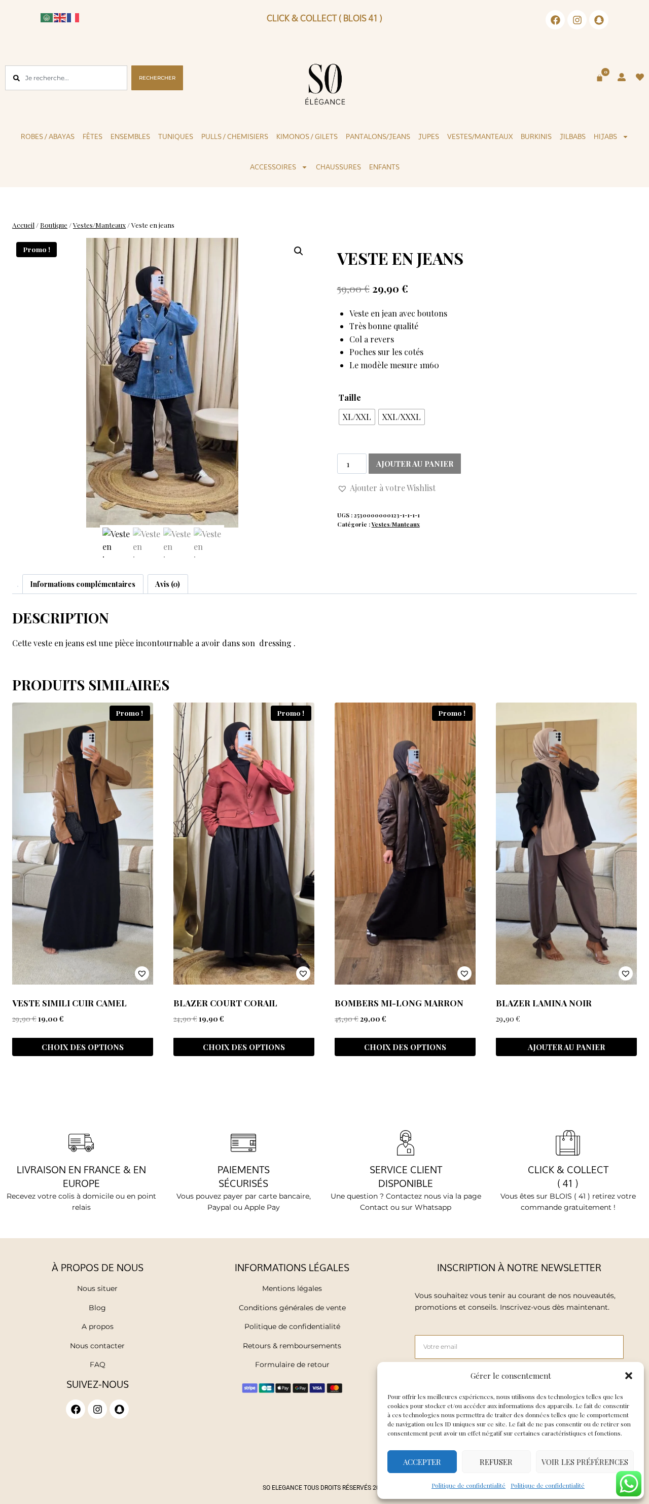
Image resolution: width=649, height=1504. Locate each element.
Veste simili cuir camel (69, 1002)
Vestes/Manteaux (480, 136)
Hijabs (605, 136)
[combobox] (66, 77)
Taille (350, 397)
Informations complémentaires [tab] (82, 584)
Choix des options (83, 1047)
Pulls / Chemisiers (234, 136)
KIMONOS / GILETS (307, 136)
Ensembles (130, 136)
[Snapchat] (598, 19)
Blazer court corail (225, 1002)
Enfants (384, 167)
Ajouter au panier (414, 464)
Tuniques (175, 136)
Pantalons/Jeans (378, 136)
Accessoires (273, 167)
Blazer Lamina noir (544, 1002)
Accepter (422, 1462)
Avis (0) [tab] (167, 584)
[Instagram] (577, 19)
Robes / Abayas (48, 136)
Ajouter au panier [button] (566, 1047)
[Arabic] (47, 16)
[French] (73, 16)
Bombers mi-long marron (399, 1002)
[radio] (357, 417)
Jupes (428, 136)
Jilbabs (573, 136)
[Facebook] (555, 19)
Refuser (496, 1462)
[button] (629, 1376)
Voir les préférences (585, 1462)
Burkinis (536, 136)
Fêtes (92, 136)
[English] (60, 16)
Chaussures (338, 167)
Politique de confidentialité (468, 1485)
